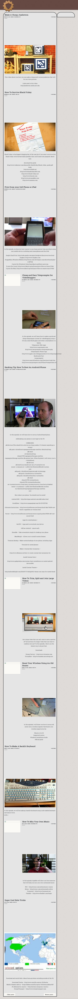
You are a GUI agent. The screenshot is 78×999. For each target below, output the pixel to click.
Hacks (24, 189)
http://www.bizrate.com (30, 176)
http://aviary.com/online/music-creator (41, 887)
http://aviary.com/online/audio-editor (41, 889)
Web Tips (17, 94)
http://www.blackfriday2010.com (30, 171)
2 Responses (53, 16)
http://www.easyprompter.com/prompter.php (39, 349)
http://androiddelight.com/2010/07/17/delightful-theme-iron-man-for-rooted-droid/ (30, 571)
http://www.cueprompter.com (39, 347)
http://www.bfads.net (30, 169)
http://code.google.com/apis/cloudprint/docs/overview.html (36, 255)
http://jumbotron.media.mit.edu (30, 85)
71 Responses (53, 189)
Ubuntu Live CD (39, 733)
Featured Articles (19, 189)
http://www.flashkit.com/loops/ (42, 893)
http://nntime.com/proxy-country (38, 987)
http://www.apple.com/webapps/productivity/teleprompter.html (41, 354)
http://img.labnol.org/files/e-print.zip (37, 264)
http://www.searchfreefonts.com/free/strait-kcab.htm (38, 360)
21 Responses (53, 369)
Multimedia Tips (17, 16)
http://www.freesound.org (43, 891)
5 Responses (53, 748)
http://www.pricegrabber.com (30, 178)
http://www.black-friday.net (30, 174)
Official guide (39, 739)
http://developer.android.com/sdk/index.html (35, 499)
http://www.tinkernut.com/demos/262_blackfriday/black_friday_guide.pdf (30, 165)
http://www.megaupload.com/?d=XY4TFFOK (34, 503)
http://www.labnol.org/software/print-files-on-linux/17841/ (36, 266)
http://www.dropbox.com (32, 257)
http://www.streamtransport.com (36, 989)
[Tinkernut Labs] (8, 6)
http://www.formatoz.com (44, 654)
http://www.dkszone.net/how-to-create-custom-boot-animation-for (30, 553)
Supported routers (38, 735)
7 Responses (53, 279)
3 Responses (53, 582)
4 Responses (53, 94)
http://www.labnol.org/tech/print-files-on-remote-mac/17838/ (35, 268)
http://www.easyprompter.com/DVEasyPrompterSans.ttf (39, 362)
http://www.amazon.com (30, 180)
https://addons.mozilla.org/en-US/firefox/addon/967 (38, 984)
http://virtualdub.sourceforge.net (43, 656)
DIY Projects (16, 748)
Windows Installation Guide (39, 737)
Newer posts (50, 994)
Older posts (9, 994)
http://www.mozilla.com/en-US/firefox (36, 982)
